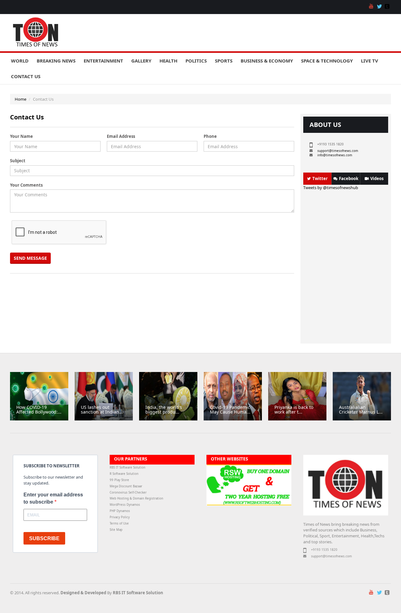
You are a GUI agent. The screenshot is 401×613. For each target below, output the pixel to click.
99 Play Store (119, 480)
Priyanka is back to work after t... (293, 409)
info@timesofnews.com (334, 155)
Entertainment (103, 61)
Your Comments (26, 185)
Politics (196, 61)
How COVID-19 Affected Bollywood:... (38, 409)
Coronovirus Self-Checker (128, 492)
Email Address (121, 136)
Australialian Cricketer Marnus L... (361, 409)
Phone (210, 136)
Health (168, 61)
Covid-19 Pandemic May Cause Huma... (230, 409)
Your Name (21, 136)
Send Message (30, 258)
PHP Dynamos (120, 511)
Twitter (320, 178)
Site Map (116, 530)
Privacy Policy (120, 517)
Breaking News (56, 61)
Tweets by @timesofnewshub (330, 187)
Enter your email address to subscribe (53, 498)
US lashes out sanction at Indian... (102, 409)
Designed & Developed (83, 592)
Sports (223, 61)
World (20, 61)
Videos (376, 178)
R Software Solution (124, 474)
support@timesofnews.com (337, 151)
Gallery (141, 61)
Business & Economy (267, 61)
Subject (17, 160)
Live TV (369, 61)
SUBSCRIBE (44, 538)
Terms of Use (119, 523)
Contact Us (25, 76)
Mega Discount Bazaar (126, 486)
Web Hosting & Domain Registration (136, 498)
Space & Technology (327, 61)
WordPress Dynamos (125, 505)
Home (20, 99)
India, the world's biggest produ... (163, 409)
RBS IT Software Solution (127, 467)
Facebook (348, 178)
